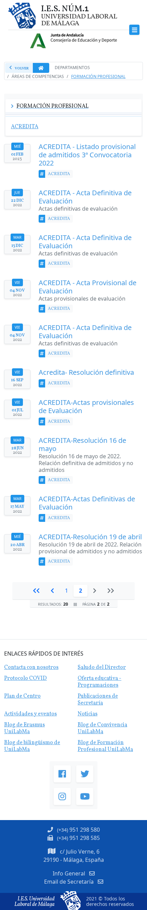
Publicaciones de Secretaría (98, 700)
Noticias (87, 714)
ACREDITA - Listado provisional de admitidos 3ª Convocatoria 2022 (87, 155)
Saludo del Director (102, 667)
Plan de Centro (22, 696)
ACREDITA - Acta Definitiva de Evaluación (85, 197)
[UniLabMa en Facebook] (62, 773)
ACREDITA (59, 173)
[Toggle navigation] (134, 30)
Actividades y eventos (30, 714)
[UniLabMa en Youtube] (84, 796)
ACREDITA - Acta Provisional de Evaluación (87, 287)
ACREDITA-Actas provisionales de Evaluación (86, 406)
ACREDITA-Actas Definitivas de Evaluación (87, 503)
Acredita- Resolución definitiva (86, 372)
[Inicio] (36, 590)
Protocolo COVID (25, 678)
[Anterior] (52, 590)
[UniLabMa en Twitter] (84, 773)
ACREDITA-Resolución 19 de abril (90, 537)
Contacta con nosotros (31, 667)
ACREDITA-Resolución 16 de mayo (82, 444)
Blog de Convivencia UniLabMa (102, 728)
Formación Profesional (98, 76)
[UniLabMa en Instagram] (62, 796)
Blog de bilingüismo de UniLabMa (32, 746)
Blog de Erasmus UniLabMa (24, 728)
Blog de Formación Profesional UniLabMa (105, 746)
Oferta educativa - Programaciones (99, 682)
